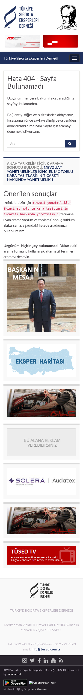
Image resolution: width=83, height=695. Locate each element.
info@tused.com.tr (46, 649)
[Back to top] (72, 684)
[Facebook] (39, 659)
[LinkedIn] (46, 659)
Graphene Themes (35, 689)
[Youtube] (53, 659)
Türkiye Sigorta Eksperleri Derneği (30, 58)
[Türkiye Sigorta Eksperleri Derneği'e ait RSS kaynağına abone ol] (61, 659)
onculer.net (14, 674)
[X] (32, 659)
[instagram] (24, 659)
